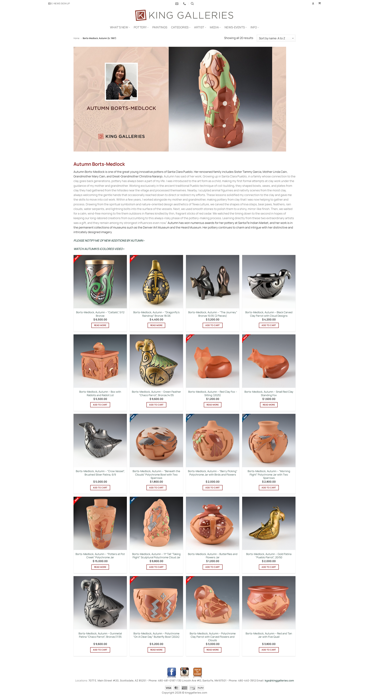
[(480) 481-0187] (185, 3)
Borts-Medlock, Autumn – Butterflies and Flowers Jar (212, 555)
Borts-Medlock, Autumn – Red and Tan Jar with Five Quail (269, 635)
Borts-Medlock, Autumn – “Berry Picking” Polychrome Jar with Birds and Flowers (212, 473)
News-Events (235, 27)
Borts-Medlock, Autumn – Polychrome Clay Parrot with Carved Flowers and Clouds (213, 637)
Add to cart (212, 325)
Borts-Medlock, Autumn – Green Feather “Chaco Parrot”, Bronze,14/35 (156, 393)
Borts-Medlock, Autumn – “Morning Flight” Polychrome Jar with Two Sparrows (269, 475)
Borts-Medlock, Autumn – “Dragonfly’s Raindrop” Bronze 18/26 (156, 314)
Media (214, 27)
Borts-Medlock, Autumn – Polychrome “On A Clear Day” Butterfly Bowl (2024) (156, 635)
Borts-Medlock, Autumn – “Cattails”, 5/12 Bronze (100, 314)
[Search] (192, 3)
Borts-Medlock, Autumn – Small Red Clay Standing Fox (268, 393)
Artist (199, 27)
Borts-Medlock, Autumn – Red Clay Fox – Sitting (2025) (212, 393)
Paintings (159, 27)
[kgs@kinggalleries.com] (177, 3)
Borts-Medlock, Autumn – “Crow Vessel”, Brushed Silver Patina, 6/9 (100, 473)
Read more (100, 325)
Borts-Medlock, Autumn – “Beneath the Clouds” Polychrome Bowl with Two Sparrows (156, 475)
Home (76, 38)
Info (254, 27)
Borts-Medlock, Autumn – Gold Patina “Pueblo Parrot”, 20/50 (268, 555)
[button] (59, 3)
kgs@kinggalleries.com (279, 680)
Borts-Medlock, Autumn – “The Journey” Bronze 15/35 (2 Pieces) (212, 314)
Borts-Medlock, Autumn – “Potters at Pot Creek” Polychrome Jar (100, 555)
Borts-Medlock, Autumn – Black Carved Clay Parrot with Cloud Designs (268, 314)
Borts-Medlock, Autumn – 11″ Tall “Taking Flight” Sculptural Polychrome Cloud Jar (156, 555)
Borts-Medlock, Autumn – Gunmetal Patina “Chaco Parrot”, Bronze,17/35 (100, 635)
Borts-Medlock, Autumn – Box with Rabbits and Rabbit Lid (100, 393)
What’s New (119, 27)
